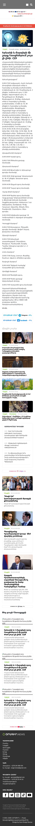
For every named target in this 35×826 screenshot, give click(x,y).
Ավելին (5, 758)
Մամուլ (5, 743)
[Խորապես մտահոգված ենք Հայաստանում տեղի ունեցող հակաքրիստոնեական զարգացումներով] (17, 337)
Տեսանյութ (13, 414)
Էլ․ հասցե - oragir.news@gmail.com (14, 768)
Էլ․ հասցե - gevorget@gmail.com (13, 777)
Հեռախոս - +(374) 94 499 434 (13, 765)
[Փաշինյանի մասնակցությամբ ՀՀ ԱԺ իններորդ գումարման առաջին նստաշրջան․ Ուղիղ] (17, 384)
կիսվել (4, 308)
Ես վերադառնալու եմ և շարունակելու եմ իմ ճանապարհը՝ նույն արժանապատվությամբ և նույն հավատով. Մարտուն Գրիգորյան (17, 457)
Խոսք (5, 752)
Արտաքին (6, 747)
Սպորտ (5, 750)
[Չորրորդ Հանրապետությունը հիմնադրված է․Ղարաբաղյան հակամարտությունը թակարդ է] (17, 362)
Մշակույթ (6, 756)
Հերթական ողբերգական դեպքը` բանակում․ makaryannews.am (15, 445)
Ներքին (5, 345)
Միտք (5, 754)
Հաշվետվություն (9, 783)
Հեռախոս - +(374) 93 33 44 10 (13, 779)
